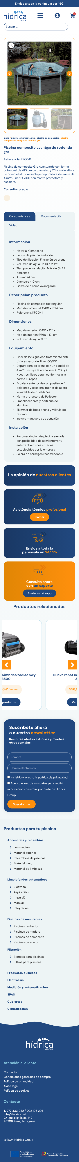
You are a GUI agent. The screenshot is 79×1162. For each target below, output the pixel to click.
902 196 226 (34, 1111)
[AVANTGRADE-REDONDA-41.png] (39, 74)
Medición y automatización (27, 987)
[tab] (19, 216)
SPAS (11, 994)
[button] (9, 73)
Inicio (6, 138)
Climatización (17, 1009)
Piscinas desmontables (23, 138)
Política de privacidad (18, 1081)
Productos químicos (22, 973)
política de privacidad (53, 777)
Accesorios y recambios (25, 840)
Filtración (14, 949)
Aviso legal (11, 1086)
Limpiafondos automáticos (27, 879)
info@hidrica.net (15, 1114)
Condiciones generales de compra (27, 1077)
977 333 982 (15, 1111)
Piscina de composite (48, 138)
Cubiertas (14, 1002)
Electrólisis (15, 980)
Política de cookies (16, 1091)
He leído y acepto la (39, 777)
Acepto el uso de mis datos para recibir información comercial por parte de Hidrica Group (36, 789)
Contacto (10, 1072)
